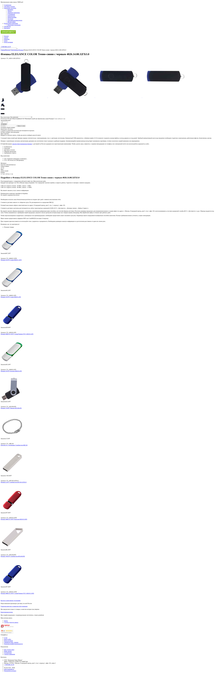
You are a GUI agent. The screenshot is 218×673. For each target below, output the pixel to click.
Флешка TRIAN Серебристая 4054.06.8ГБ (13, 556)
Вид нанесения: (5, 117)
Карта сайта (7, 639)
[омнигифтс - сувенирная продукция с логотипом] (8, 33)
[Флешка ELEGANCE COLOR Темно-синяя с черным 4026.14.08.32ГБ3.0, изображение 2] (71, 97)
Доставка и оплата (9, 6)
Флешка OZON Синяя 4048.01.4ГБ (11, 297)
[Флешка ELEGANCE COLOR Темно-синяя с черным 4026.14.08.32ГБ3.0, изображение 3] (118, 97)
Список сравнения (9, 654)
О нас (5, 637)
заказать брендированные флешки (22, 144)
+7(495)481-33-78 (9, 664)
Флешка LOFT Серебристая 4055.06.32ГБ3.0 (13, 482)
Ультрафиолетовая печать (14, 20)
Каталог (6, 36)
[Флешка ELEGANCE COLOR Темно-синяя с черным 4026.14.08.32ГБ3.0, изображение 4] (165, 97)
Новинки (6, 39)
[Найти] (17, 48)
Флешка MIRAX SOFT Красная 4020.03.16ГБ (14, 519)
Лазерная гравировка (13, 12)
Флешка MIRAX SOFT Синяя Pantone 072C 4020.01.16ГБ (17, 593)
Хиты (5, 40)
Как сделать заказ (9, 649)
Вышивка (10, 9)
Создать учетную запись (11, 622)
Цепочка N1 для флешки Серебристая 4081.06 (14, 445)
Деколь (9, 11)
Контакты (7, 28)
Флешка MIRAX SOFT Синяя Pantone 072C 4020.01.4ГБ (17, 334)
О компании (7, 5)
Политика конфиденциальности (13, 644)
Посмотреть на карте (10, 671)
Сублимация (11, 14)
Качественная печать (7, 612)
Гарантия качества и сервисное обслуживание (14, 606)
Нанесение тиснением (13, 25)
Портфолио (7, 26)
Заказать (3, 120)
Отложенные (8, 652)
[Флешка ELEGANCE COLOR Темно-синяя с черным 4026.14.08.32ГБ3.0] (24, 97)
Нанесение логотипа (10, 8)
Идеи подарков (8, 42)
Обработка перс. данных (11, 642)
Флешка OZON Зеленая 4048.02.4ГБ (11, 371)
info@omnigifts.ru (9, 669)
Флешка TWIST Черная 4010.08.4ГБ (11, 408)
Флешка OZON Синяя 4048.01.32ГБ (11, 260)
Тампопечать (11, 15)
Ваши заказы (8, 651)
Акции (6, 37)
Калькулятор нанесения (11, 23)
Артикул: (3, 58)
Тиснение (10, 19)
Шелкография (11, 22)
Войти (6, 621)
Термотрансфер (11, 17)
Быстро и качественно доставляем (10, 600)
